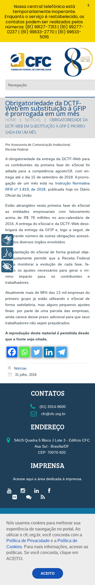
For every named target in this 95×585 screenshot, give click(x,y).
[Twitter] (36, 352)
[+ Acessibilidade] (7, 266)
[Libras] (7, 240)
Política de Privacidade (28, 540)
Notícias (33, 119)
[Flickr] (16, 497)
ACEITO (48, 573)
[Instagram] (24, 490)
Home (10, 119)
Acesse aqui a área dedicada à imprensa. (47, 479)
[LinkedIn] (38, 490)
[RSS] (44, 497)
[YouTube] (10, 490)
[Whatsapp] (24, 352)
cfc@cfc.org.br (52, 414)
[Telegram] (61, 352)
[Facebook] (11, 352)
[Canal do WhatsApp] (30, 497)
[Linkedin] (48, 352)
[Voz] (7, 253)
